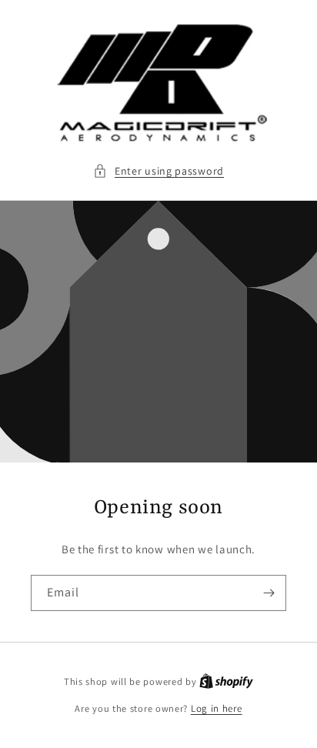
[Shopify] (226, 681)
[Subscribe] (268, 593)
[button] (158, 171)
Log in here (216, 708)
